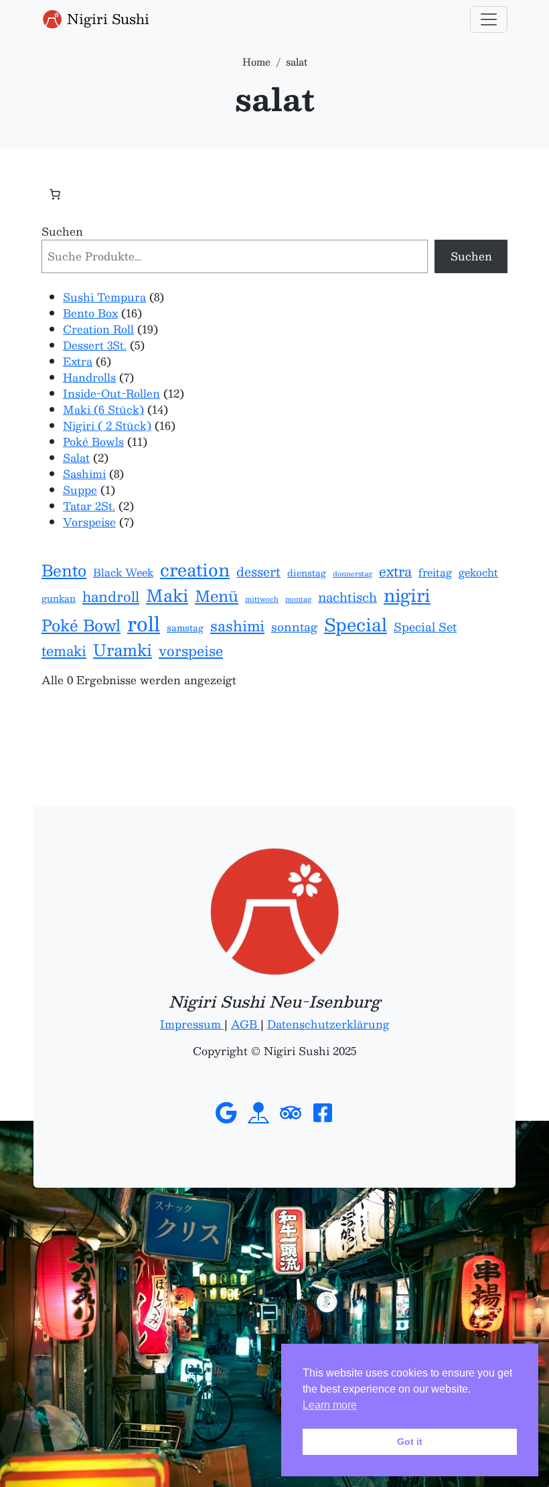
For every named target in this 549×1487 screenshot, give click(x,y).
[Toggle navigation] (488, 19)
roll (143, 623)
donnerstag (352, 573)
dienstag (306, 573)
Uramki (122, 650)
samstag (185, 628)
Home (256, 62)
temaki (64, 651)
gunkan (59, 598)
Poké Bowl (81, 625)
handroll (110, 596)
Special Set (425, 627)
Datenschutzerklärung (328, 1024)
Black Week (123, 572)
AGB (245, 1024)
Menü (216, 596)
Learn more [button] (330, 1405)
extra (395, 571)
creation (195, 569)
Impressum (192, 1024)
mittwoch (262, 599)
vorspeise (191, 651)
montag (298, 599)
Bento (64, 570)
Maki (167, 595)
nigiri (407, 595)
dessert (258, 571)
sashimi (237, 626)
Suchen (62, 232)
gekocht (478, 572)
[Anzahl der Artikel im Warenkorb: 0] (55, 194)
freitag (435, 572)
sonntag (294, 627)
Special (355, 624)
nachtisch (347, 597)
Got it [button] (409, 1441)
